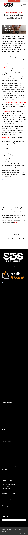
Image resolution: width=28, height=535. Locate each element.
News (7, 13)
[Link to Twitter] (22, 533)
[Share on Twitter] (8, 238)
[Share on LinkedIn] (20, 238)
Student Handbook (8, 499)
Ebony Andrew (19, 229)
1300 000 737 (14, 266)
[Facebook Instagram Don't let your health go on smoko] (14, 29)
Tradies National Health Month (14, 17)
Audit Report (6, 506)
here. (15, 222)
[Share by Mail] (24, 238)
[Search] (20, 5)
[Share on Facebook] (4, 238)
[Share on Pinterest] (16, 238)
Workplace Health (16, 13)
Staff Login (7, 531)
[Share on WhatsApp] (12, 238)
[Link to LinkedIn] (25, 533)
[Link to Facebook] (18, 533)
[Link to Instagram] (20, 533)
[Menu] (24, 5)
